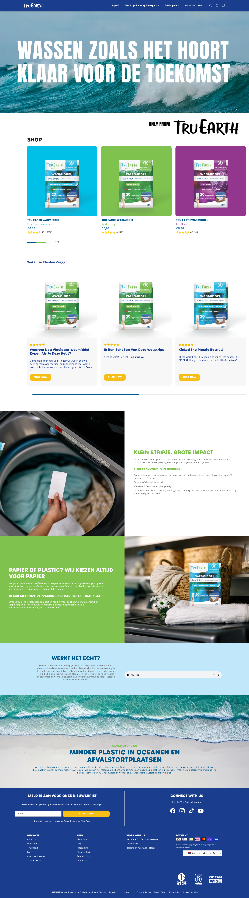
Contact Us (82, 860)
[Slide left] (51, 242)
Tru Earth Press (35, 860)
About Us (31, 839)
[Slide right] (63, 242)
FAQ (79, 843)
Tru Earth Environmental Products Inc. (75, 892)
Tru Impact (32, 847)
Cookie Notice (174, 892)
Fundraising (132, 843)
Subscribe (86, 813)
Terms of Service (144, 892)
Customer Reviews (36, 856)
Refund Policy (83, 856)
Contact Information (190, 892)
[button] (142, 5)
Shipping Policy (84, 852)
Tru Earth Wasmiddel (43, 220)
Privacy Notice (115, 892)
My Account (82, 839)
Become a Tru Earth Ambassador (142, 839)
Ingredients (82, 847)
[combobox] (202, 853)
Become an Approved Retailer (140, 847)
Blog (29, 852)
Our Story (32, 843)
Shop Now (40, 377)
